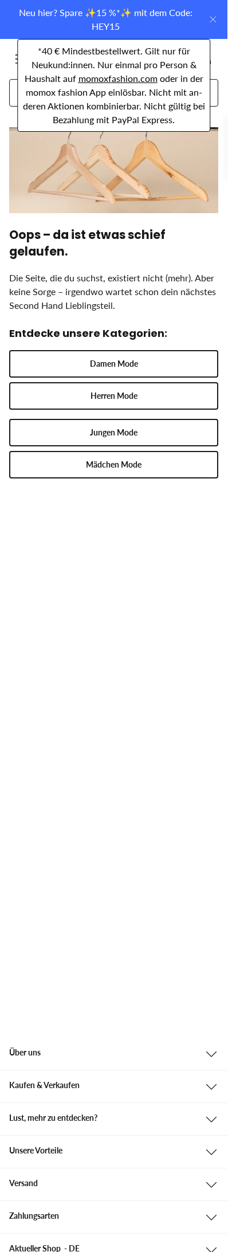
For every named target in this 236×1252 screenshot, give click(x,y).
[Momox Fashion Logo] (61, 59)
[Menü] (21, 59)
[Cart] (204, 59)
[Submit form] (200, 93)
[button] (113, 364)
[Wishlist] (177, 59)
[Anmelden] (149, 59)
